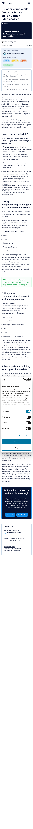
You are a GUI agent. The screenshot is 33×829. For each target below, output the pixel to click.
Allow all (16, 442)
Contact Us (10, 515)
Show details (23, 436)
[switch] (28, 417)
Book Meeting (22, 515)
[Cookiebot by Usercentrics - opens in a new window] (23, 379)
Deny (16, 448)
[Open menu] (29, 3)
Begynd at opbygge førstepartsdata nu (15, 89)
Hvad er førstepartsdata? (10, 72)
